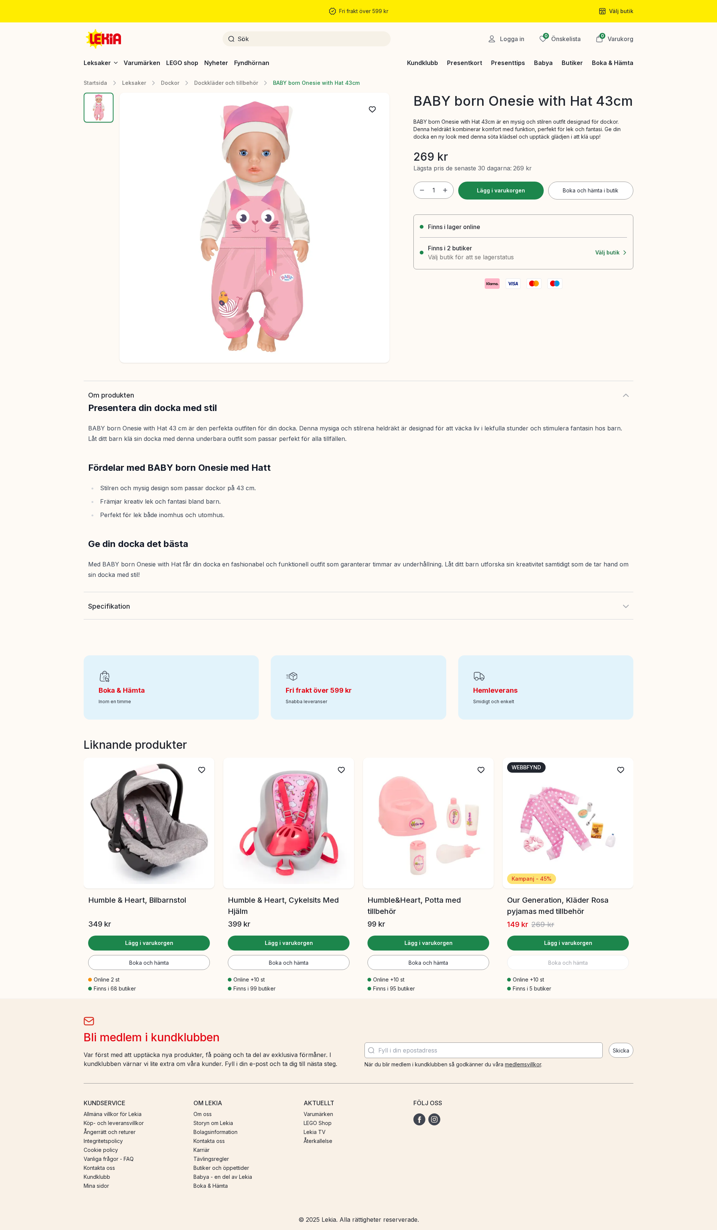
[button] (614, 38)
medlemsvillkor (523, 1064)
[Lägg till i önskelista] (372, 109)
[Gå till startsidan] (104, 38)
